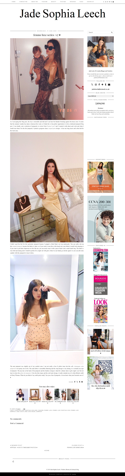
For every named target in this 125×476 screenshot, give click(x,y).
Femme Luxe (50, 126)
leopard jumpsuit (17, 246)
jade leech (20, 411)
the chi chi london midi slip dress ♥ (100, 387)
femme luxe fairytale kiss (61, 410)
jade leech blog (30, 411)
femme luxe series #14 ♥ (73, 402)
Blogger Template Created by (62, 474)
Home (14, 1)
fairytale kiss (19, 410)
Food (81, 1)
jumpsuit (39, 411)
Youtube (63, 1)
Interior (73, 1)
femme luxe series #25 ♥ (35, 402)
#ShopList (90, 1)
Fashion (44, 1)
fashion (40, 410)
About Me (34, 1)
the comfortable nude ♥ (60, 402)
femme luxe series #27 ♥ (48, 402)
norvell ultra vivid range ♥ (100, 352)
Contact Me (23, 1)
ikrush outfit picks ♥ (22, 401)
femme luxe (48, 410)
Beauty (53, 1)
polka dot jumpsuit (25, 373)
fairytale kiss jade (31, 410)
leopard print (52, 128)
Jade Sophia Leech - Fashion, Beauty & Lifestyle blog (64, 469)
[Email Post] (24, 409)
